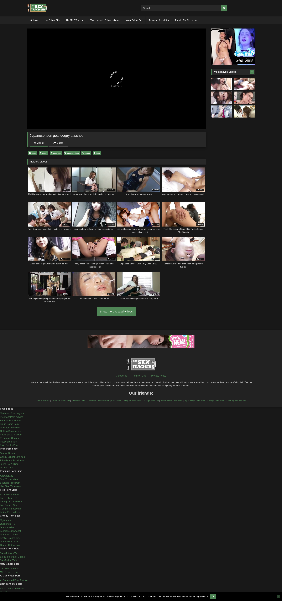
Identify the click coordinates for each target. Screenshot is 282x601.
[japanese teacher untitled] (221, 84)
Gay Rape (91, 400)
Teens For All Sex (9, 464)
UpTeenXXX (6, 467)
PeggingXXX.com (9, 438)
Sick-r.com (116, 400)
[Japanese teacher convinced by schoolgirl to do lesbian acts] (244, 111)
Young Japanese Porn (11, 501)
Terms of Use (139, 375)
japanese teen (73, 153)
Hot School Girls (52, 20)
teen (98, 153)
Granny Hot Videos (10, 545)
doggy (44, 153)
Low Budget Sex (8, 505)
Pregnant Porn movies (11, 417)
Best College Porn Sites (171, 400)
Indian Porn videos (10, 512)
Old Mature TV (7, 524)
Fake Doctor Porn (9, 445)
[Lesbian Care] (221, 98)
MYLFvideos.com (9, 572)
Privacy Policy (158, 375)
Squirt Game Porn (9, 424)
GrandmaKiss (7, 527)
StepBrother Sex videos (12, 557)
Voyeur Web (103, 400)
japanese (57, 153)
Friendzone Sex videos (12, 460)
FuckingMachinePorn (11, 434)
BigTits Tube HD (8, 498)
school (87, 153)
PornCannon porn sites (12, 588)
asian (34, 153)
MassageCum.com (10, 427)
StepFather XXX (8, 560)
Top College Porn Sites (194, 400)
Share (59, 143)
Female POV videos (10, 420)
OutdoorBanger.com (10, 431)
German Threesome (10, 508)
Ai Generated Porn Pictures (14, 580)
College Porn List (151, 400)
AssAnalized (6, 476)
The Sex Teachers (9, 568)
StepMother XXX (8, 553)
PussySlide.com (8, 441)
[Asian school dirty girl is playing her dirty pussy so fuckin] (221, 111)
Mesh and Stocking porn (12, 413)
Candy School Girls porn (13, 457)
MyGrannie (5, 520)
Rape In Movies (42, 400)
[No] (278, 596)
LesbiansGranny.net (10, 531)
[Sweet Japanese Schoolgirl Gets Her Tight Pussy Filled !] (244, 84)
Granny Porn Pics (9, 541)
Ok (213, 596)
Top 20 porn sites (9, 479)
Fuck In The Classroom (186, 20)
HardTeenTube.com (10, 486)
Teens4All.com (7, 453)
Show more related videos (116, 311)
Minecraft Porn (78, 400)
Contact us (121, 375)
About (40, 143)
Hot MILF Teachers (75, 20)
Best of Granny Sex (10, 538)
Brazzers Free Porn (10, 483)
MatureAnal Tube (9, 534)
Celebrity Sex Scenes (236, 400)
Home (36, 20)
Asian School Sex (134, 20)
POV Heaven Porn (9, 494)
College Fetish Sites (132, 400)
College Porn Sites (215, 400)
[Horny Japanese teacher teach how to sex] (244, 98)
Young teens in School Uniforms (105, 20)
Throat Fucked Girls (60, 400)
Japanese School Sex (159, 20)
